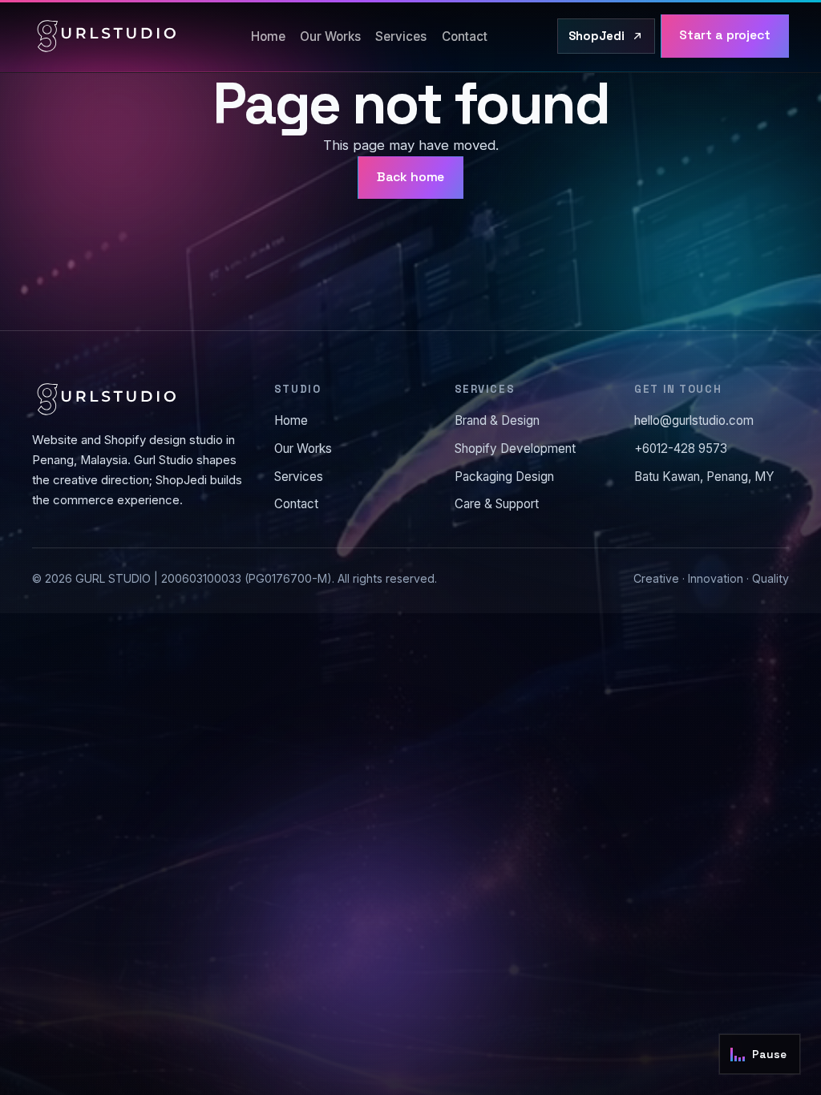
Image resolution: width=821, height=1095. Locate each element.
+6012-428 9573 (680, 448)
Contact (464, 36)
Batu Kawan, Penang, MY (704, 476)
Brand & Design (497, 420)
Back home (411, 177)
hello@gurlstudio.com (694, 420)
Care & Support (497, 503)
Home (268, 36)
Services (401, 36)
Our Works (330, 36)
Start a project (724, 35)
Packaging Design (504, 476)
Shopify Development (515, 448)
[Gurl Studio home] (106, 36)
